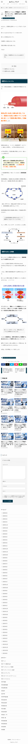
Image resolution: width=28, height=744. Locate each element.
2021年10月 (5, 650)
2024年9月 (5, 557)
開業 (4, 729)
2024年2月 (5, 578)
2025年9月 (5, 530)
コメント (5, 464)
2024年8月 (5, 560)
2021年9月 (5, 653)
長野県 (4, 726)
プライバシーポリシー (16, 739)
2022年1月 (5, 641)
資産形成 (5, 723)
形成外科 (5, 699)
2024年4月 (5, 572)
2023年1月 (5, 605)
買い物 (4, 717)
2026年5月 (5, 516)
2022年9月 (5, 617)
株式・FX (5, 714)
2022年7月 (5, 623)
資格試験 (5, 720)
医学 (4, 690)
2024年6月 (5, 566)
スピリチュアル (6, 673)
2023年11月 (5, 584)
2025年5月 (5, 536)
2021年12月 (5, 644)
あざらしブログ (14, 2)
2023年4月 (5, 599)
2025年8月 (5, 534)
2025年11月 (5, 525)
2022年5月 (5, 629)
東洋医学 (5, 711)
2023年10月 (5, 587)
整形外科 (5, 705)
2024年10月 (5, 554)
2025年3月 (5, 542)
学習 (4, 693)
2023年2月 (5, 602)
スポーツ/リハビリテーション (8, 18)
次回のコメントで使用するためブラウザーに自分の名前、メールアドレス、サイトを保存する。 (14, 496)
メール (5, 486)
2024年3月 (5, 575)
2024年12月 (5, 548)
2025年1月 (5, 545)
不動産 (4, 681)
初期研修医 (5, 684)
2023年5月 (5, 596)
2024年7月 (5, 563)
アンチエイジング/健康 (8, 666)
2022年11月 (5, 611)
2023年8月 (5, 593)
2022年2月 (5, 638)
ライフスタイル (6, 678)
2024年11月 (5, 551)
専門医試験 (5, 696)
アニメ (4, 661)
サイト (4, 491)
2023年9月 (5, 590)
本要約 (4, 708)
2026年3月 (5, 519)
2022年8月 (5, 620)
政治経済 (5, 702)
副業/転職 (5, 687)
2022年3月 (5, 635)
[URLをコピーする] (25, 364)
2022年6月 (5, 626)
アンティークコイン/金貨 (8, 670)
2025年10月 (5, 528)
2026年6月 (5, 513)
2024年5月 (5, 569)
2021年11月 (5, 647)
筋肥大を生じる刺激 (9, 71)
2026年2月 (5, 522)
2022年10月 (5, 614)
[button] (3, 364)
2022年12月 (5, 608)
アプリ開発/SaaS (7, 664)
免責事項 (9, 739)
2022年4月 (5, 632)
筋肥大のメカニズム (9, 69)
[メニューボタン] (2, 2)
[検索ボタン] (26, 2)
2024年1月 (5, 581)
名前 (4, 481)
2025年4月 (5, 539)
